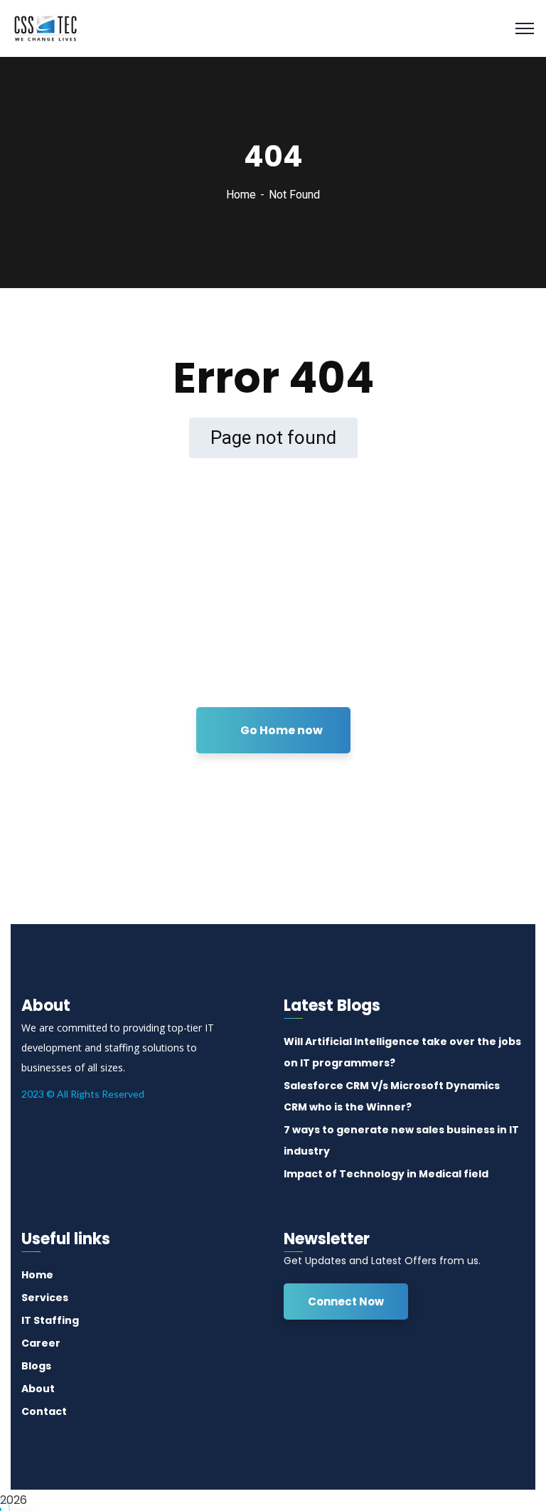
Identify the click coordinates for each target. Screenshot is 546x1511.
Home (241, 194)
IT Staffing (50, 1320)
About (38, 1389)
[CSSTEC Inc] (45, 27)
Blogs (36, 1366)
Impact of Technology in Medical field (386, 1174)
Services (44, 1297)
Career (40, 1343)
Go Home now (280, 730)
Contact (44, 1411)
